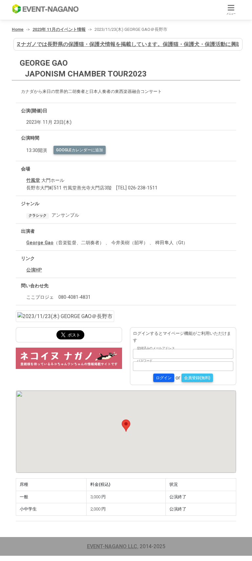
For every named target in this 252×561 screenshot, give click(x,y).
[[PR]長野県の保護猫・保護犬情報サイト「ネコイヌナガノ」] (69, 358)
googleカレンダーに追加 (79, 150)
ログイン (164, 378)
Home (18, 29)
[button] (126, 425)
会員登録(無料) (197, 378)
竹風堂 (33, 180)
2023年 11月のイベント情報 (59, 29)
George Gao (39, 243)
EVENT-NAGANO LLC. (112, 546)
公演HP (34, 270)
